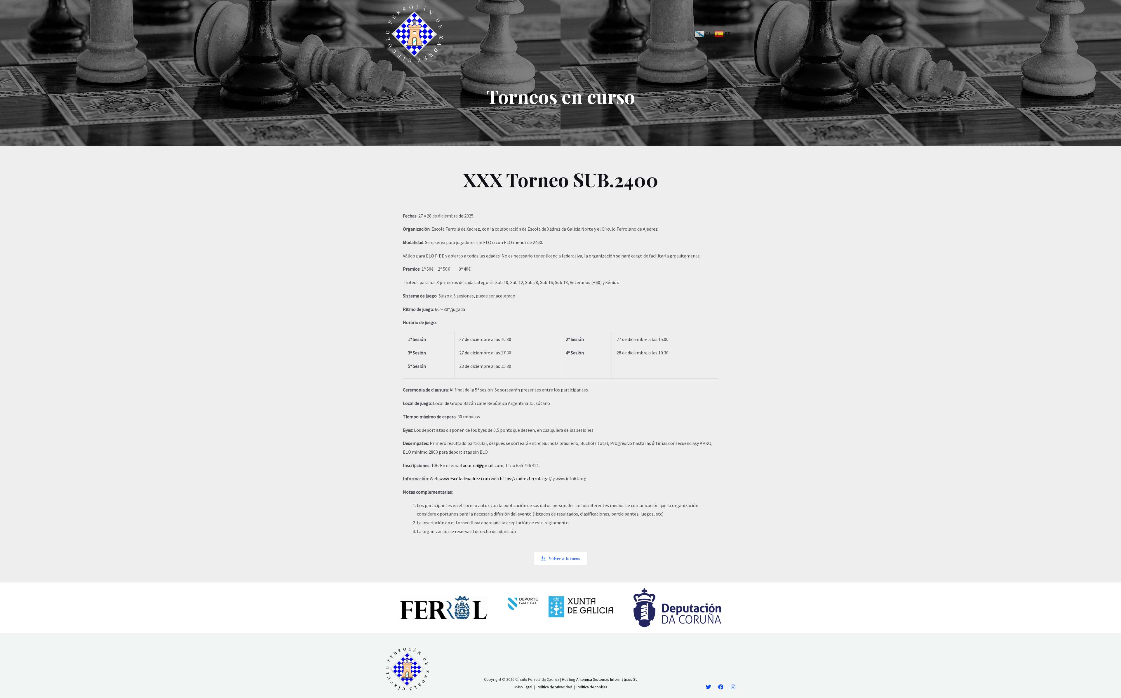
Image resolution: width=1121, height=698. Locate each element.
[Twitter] (708, 687)
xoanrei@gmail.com (483, 465)
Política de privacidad (554, 687)
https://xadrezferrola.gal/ (526, 478)
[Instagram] (733, 687)
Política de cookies (592, 687)
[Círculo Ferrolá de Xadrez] (414, 33)
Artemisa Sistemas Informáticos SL (606, 679)
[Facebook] (720, 687)
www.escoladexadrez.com (464, 478)
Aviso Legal (523, 687)
